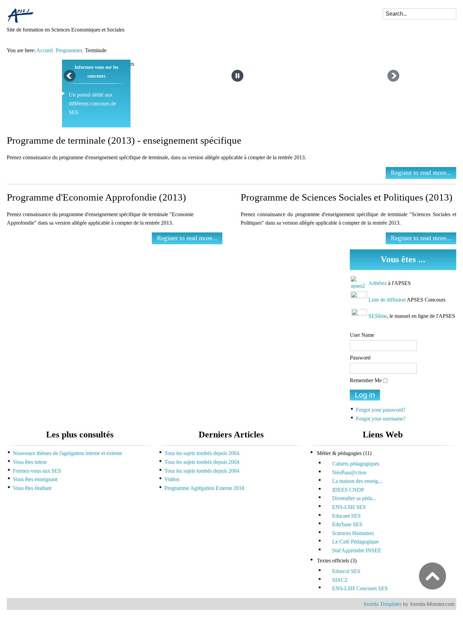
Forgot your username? (380, 418)
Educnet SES (346, 516)
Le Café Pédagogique (355, 541)
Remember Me (366, 380)
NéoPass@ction (349, 472)
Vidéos (171, 479)
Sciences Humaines (353, 533)
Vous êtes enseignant (35, 479)
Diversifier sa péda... (354, 498)
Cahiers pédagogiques (355, 464)
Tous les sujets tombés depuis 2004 (201, 453)
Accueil (44, 50)
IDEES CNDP (348, 490)
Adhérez (377, 283)
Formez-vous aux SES (37, 471)
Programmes (69, 50)
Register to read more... (421, 172)
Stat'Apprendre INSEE (356, 550)
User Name (362, 335)
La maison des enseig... (357, 481)
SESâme (377, 316)
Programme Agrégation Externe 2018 (204, 488)
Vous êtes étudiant (32, 488)
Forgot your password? (380, 410)
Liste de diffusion (387, 300)
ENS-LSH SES (349, 507)
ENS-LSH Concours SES (360, 588)
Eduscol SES (346, 571)
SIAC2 (339, 580)
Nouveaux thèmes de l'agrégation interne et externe (67, 453)
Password (360, 358)
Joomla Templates (382, 604)
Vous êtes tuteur (30, 462)
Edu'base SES (347, 524)
